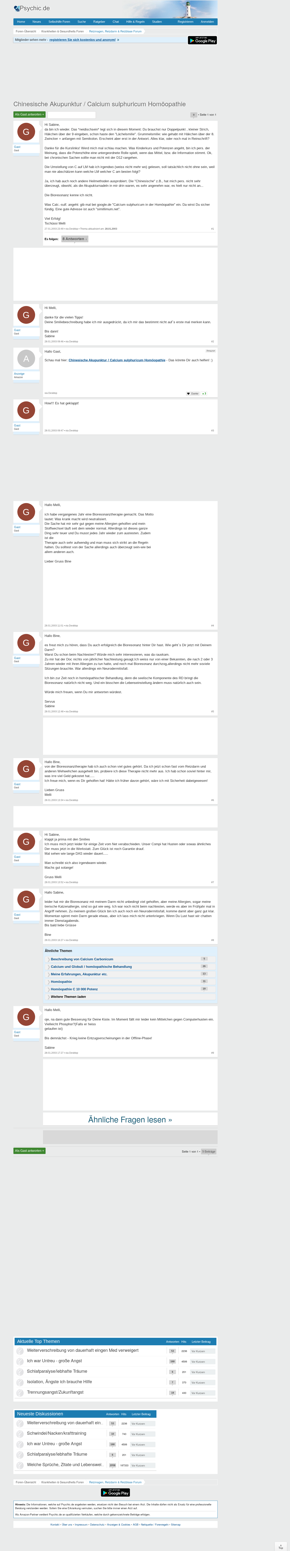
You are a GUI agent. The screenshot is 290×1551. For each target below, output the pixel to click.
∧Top (281, 1546)
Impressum (81, 1524)
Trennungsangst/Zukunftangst (55, 1392)
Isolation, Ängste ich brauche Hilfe (59, 1381)
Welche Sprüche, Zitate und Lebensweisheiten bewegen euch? (87, 1464)
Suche (82, 21)
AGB (135, 1524)
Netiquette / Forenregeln (154, 1524)
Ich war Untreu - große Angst (54, 1360)
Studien (157, 21)
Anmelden (207, 21)
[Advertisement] (130, 1084)
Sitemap (176, 1524)
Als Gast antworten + (29, 114)
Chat (116, 21)
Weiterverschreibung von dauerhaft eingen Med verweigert (82, 1350)
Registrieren (185, 21)
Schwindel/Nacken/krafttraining (56, 1433)
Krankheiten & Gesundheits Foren (62, 1482)
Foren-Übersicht (26, 1482)
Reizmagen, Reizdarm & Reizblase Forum (115, 1482)
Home (21, 21)
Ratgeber (99, 21)
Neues (37, 21)
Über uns (67, 1524)
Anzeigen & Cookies (118, 1524)
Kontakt (55, 1524)
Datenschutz (97, 1524)
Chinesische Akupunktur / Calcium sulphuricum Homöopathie (99, 103)
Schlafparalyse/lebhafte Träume (57, 1371)
